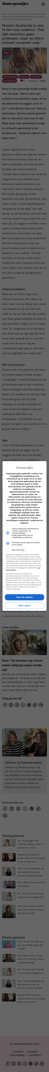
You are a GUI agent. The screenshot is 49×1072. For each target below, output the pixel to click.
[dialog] (24, 536)
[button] (24, 550)
